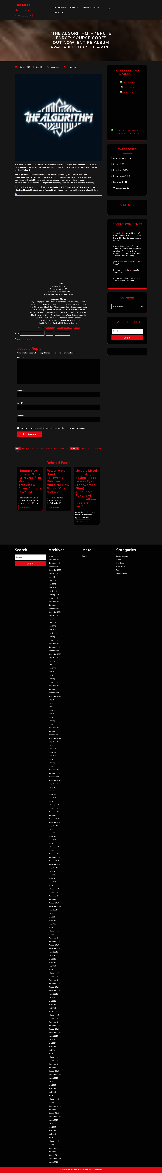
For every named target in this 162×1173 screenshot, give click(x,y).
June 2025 (52, 581)
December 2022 (54, 686)
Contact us (58, 12)
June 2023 (52, 665)
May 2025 (52, 584)
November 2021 (54, 731)
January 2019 (53, 850)
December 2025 (54, 560)
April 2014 (52, 1050)
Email (20, 403)
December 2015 (54, 980)
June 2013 (52, 1085)
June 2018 (52, 875)
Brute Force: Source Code (32, 333)
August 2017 (53, 910)
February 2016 (54, 973)
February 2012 (54, 1141)
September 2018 (55, 864)
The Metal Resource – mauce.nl (24, 10)
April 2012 (52, 1134)
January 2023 (53, 682)
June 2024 (52, 623)
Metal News (28, 339)
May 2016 (52, 962)
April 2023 (52, 672)
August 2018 (53, 868)
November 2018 (54, 857)
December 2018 (54, 854)
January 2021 (53, 766)
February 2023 (54, 679)
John (72, 28)
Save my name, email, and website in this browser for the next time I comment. (53, 428)
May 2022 (52, 710)
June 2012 (52, 1127)
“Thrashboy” (75, 12)
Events (116, 164)
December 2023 (54, 644)
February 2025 (54, 595)
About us (74, 7)
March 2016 (53, 969)
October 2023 (54, 651)
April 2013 (52, 1092)
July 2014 (52, 1039)
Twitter (60, 328)
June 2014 (52, 1043)
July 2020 (52, 787)
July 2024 (52, 619)
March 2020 (53, 801)
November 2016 (54, 941)
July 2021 (52, 745)
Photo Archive (59, 7)
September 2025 (55, 570)
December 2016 (54, 938)
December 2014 (54, 1022)
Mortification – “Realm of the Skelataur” (126, 279)
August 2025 (53, 574)
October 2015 (54, 987)
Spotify (77, 328)
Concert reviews (120, 158)
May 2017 (52, 920)
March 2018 (53, 885)
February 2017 (54, 931)
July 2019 (52, 829)
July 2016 (52, 955)
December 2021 (54, 728)
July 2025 (52, 577)
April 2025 (52, 588)
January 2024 (53, 640)
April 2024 (52, 630)
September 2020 (55, 780)
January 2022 (53, 724)
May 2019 (52, 836)
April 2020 (52, 798)
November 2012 (54, 1109)
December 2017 (54, 896)
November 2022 (54, 689)
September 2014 (55, 1032)
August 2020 (53, 784)
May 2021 (52, 752)
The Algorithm (62, 333)
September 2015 (55, 990)
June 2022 (52, 707)
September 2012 (55, 1116)
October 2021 (54, 735)
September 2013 (55, 1074)
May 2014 (52, 1046)
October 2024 (54, 609)
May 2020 (52, 794)
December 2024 (54, 602)
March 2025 (53, 591)
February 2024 (54, 637)
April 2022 (52, 714)
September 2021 (55, 738)
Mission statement (91, 7)
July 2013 (52, 1081)
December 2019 (54, 812)
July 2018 (52, 871)
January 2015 (53, 1018)
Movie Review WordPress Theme (74, 1170)
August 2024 (53, 616)
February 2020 (54, 805)
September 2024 (55, 612)
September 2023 (55, 654)
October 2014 (54, 1029)
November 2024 (54, 605)
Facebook (68, 328)
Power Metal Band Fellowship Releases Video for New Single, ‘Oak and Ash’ (58, 481)
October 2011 (54, 1155)
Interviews (118, 170)
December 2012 (54, 1106)
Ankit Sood (75, 17)
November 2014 (54, 1025)
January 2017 (53, 934)
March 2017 (53, 927)
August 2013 (53, 1078)
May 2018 (52, 878)
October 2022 (54, 693)
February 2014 (54, 1057)
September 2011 (55, 1158)
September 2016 (55, 948)
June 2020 (52, 791)
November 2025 (54, 563)
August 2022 (53, 700)
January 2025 (53, 598)
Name (20, 390)
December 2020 (54, 770)
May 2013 (52, 1088)
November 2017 (54, 899)
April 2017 (52, 924)
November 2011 (54, 1151)
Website (20, 416)
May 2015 (52, 1004)
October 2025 (54, 567)
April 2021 (52, 756)
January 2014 (53, 1060)
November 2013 (54, 1067)
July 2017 (52, 913)
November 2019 (54, 815)
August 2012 (53, 1120)
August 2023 (53, 658)
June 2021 (52, 749)
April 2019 (52, 840)
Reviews (117, 182)
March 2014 (53, 1053)
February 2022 (54, 721)
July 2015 (52, 997)
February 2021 (54, 763)
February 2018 (54, 889)
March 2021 (53, 759)
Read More (25, 507)
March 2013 (53, 1095)
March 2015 (53, 1011)
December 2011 (54, 1148)
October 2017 (54, 903)
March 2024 (53, 633)
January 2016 (53, 976)
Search (127, 337)
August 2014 (53, 1036)
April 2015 (52, 1008)
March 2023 (53, 675)
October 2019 (54, 819)
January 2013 (53, 1102)
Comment (22, 357)
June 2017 (52, 917)
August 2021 (53, 742)
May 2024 (52, 626)
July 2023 (52, 661)
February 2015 (54, 1015)
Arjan (72, 23)
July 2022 (52, 703)
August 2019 (53, 826)
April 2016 (52, 966)
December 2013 (54, 1064)
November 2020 (54, 773)
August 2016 (53, 952)
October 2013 (54, 1071)
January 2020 (53, 808)
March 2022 (53, 717)
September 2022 (55, 696)
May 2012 (52, 1130)
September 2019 (55, 822)
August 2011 (53, 1162)
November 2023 (54, 647)
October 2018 (54, 861)
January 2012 (53, 1144)
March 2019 (53, 843)
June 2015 (52, 1001)
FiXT (49, 333)
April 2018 (52, 882)
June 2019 (52, 833)
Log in (84, 556)
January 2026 (53, 556)
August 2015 (53, 994)
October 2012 (54, 1113)
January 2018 (53, 892)
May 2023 (52, 668)
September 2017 (55, 906)
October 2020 (54, 777)
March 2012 (53, 1137)
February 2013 (54, 1099)
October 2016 (54, 945)
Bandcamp (50, 328)
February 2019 (54, 847)
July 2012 (52, 1123)
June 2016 (52, 959)
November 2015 (54, 983)
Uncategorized (119, 188)
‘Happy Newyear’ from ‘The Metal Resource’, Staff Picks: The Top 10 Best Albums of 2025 (127, 236)
